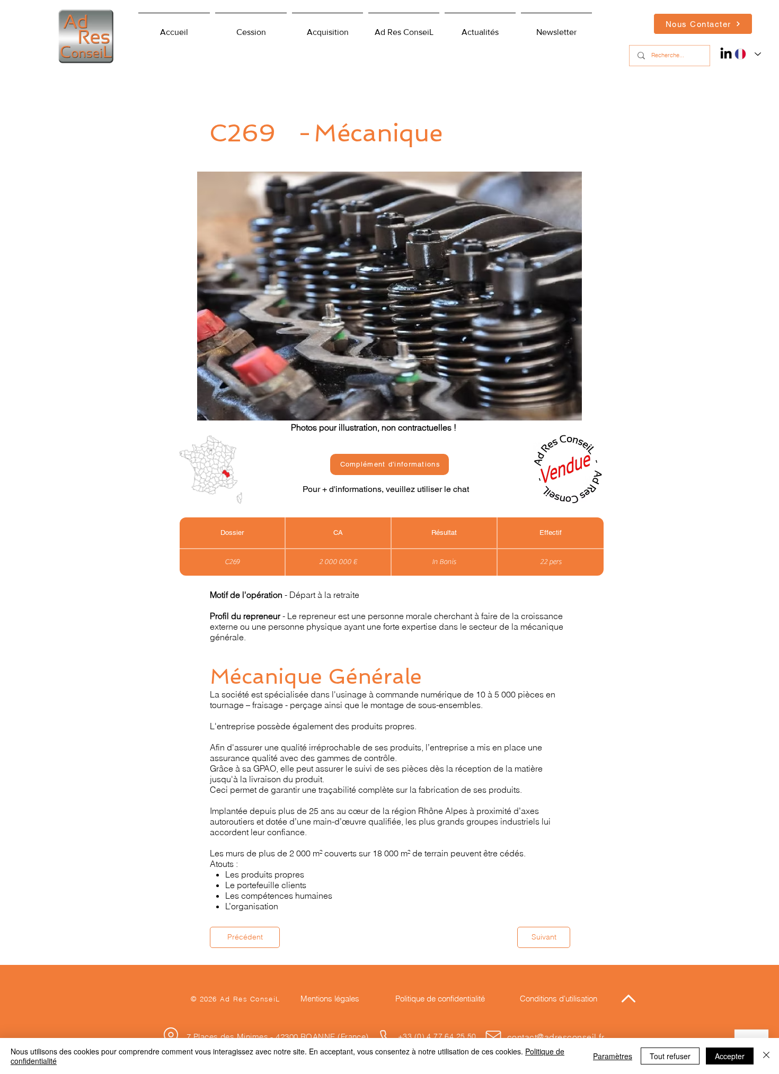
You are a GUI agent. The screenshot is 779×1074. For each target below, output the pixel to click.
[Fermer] (766, 1056)
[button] (404, 27)
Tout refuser (670, 1056)
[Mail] (493, 1037)
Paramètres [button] (612, 1056)
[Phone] (386, 1037)
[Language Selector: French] (745, 54)
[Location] (170, 1035)
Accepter (730, 1056)
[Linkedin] (726, 53)
